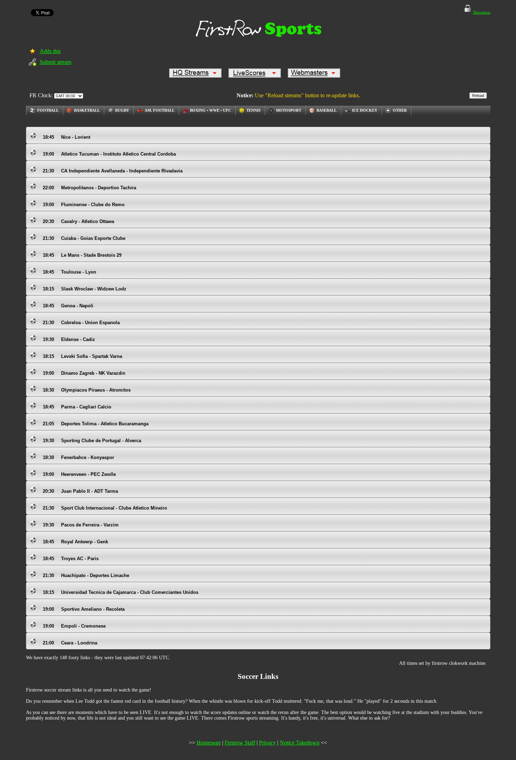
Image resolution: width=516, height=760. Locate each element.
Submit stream (55, 62)
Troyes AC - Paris (71, 558)
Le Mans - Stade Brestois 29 (82, 255)
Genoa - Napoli (68, 305)
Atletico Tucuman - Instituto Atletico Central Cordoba (109, 154)
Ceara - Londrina (70, 643)
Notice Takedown (299, 743)
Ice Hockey (364, 110)
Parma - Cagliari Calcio (77, 407)
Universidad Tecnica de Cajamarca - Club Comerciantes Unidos (120, 592)
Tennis (253, 110)
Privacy (267, 743)
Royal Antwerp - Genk (75, 541)
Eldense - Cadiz (69, 339)
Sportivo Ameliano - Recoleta (84, 609)
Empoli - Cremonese (74, 626)
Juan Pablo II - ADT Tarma (80, 491)
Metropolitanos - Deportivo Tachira (89, 187)
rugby (122, 110)
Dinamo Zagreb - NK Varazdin (84, 373)
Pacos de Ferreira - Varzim (81, 525)
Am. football (159, 110)
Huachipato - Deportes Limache (86, 575)
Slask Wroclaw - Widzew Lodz (84, 288)
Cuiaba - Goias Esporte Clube (84, 238)
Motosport (288, 110)
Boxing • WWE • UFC (210, 110)
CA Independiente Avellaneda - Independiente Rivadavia (113, 170)
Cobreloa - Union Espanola (81, 322)
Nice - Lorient (66, 137)
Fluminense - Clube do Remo (84, 204)
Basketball (87, 110)
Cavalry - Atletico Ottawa (78, 221)
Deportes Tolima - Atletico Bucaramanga (95, 423)
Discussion (481, 12)
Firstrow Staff (240, 743)
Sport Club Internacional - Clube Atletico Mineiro (105, 508)
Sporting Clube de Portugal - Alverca (92, 440)
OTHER (400, 110)
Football (48, 110)
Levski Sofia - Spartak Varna (82, 356)
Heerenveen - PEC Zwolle (79, 474)
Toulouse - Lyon (69, 272)
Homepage (209, 743)
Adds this (50, 51)
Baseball (327, 110)
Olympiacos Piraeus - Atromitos (87, 390)
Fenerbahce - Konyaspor (78, 457)
